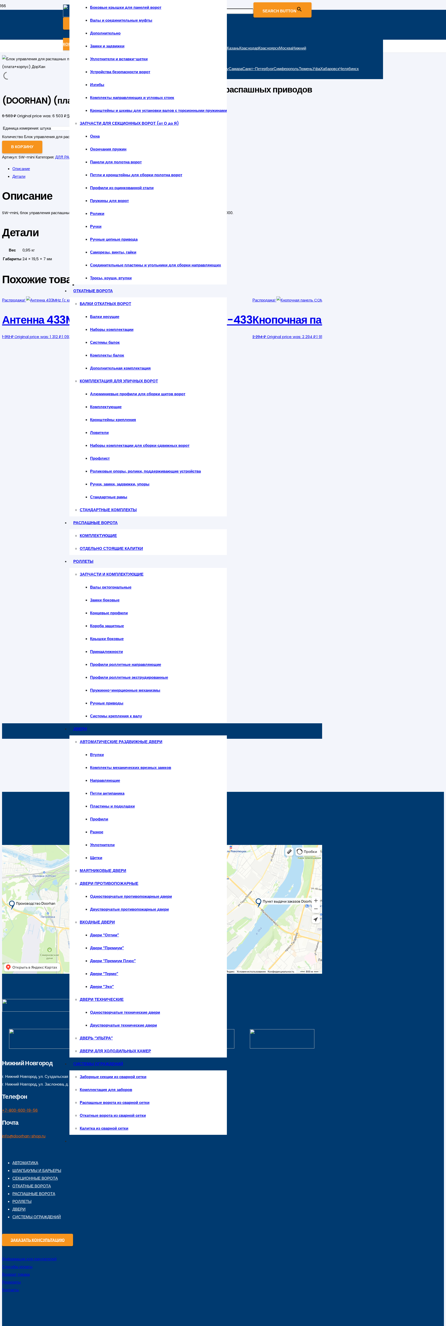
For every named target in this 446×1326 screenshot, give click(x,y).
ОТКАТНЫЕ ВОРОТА (31, 1186)
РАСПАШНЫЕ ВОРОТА (33, 1193)
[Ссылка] (36, 1010)
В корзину (22, 147)
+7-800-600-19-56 (20, 1110)
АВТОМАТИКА (25, 1162)
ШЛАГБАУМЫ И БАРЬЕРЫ (36, 1170)
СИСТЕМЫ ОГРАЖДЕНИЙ (36, 1217)
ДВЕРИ (19, 1209)
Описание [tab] (21, 168)
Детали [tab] (18, 176)
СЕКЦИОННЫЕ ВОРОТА (35, 1178)
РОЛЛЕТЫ (21, 1201)
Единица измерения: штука (27, 128)
